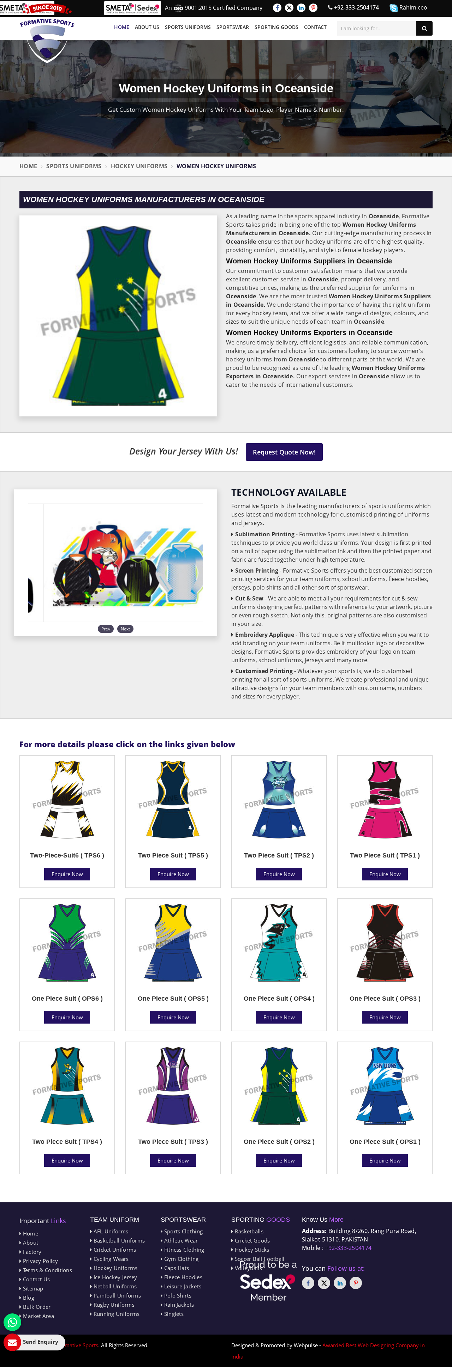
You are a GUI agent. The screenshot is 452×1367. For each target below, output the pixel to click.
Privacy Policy (39, 1260)
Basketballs (248, 1231)
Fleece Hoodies (182, 1277)
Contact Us (35, 1279)
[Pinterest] (313, 8)
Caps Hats (175, 1267)
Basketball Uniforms (118, 1240)
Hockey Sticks (251, 1249)
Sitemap (32, 1288)
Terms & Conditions (46, 1270)
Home (121, 27)
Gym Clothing (180, 1258)
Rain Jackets (178, 1304)
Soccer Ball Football (258, 1258)
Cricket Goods (251, 1240)
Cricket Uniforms (114, 1249)
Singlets (173, 1313)
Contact (315, 27)
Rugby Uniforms (113, 1304)
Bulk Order (35, 1306)
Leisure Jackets (181, 1286)
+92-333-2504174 (356, 7)
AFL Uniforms (110, 1231)
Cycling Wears (110, 1258)
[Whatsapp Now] (12, 1322)
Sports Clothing (182, 1231)
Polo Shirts (176, 1295)
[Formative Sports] (47, 33)
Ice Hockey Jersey (114, 1277)
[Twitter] (289, 8)
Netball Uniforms (114, 1286)
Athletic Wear (180, 1240)
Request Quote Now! (284, 452)
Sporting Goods (276, 27)
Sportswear (232, 27)
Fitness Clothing (183, 1249)
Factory (31, 1251)
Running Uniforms (115, 1313)
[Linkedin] (301, 8)
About (29, 1242)
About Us (147, 27)
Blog (27, 1297)
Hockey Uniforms (139, 166)
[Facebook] (277, 8)
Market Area (37, 1315)
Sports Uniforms (188, 27)
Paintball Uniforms (116, 1295)
